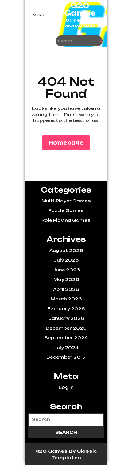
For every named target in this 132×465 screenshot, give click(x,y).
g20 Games (52, 451)
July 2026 (66, 260)
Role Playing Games (66, 220)
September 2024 (66, 337)
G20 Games (80, 9)
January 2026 (66, 318)
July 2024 (66, 347)
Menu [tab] (38, 15)
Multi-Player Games (66, 200)
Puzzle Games (66, 210)
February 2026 (66, 308)
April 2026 (66, 289)
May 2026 (66, 279)
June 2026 (66, 269)
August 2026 (66, 250)
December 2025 (66, 328)
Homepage (68, 142)
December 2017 (66, 357)
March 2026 (66, 298)
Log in (66, 387)
